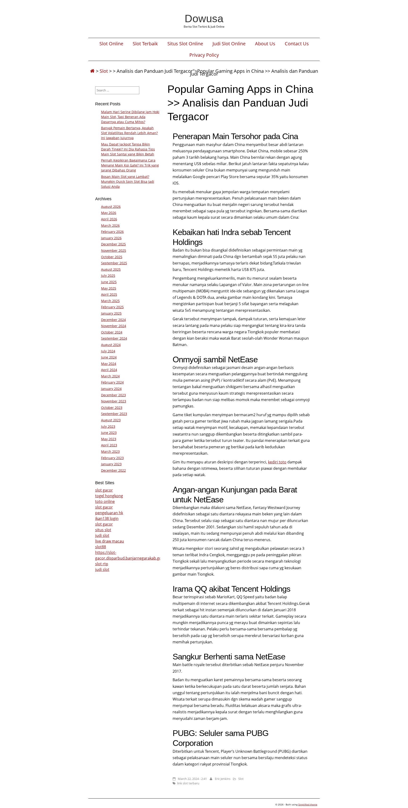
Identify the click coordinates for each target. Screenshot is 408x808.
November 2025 (113, 250)
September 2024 (114, 338)
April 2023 (109, 445)
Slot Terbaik (145, 44)
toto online (105, 501)
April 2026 (109, 219)
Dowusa (204, 18)
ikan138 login (107, 518)
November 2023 (113, 401)
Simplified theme (307, 804)
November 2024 (113, 326)
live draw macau (109, 541)
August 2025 (111, 269)
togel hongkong (109, 495)
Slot (104, 71)
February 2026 (112, 231)
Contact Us (297, 44)
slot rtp (101, 563)
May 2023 (108, 439)
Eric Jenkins (222, 779)
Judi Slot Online (229, 44)
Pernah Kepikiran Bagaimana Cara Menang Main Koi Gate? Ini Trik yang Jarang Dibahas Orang (130, 165)
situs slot (103, 529)
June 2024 (109, 357)
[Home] (92, 71)
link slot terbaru (188, 783)
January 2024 (111, 388)
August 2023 (111, 420)
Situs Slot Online (185, 44)
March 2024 (110, 376)
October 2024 (111, 332)
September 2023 (114, 413)
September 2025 (114, 263)
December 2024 (113, 319)
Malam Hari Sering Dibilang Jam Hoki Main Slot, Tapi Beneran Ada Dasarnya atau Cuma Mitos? (130, 117)
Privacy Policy (204, 55)
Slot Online (111, 44)
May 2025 (108, 288)
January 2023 (111, 464)
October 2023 (111, 407)
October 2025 (111, 257)
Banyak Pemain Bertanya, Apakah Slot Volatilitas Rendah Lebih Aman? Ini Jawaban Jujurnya (129, 133)
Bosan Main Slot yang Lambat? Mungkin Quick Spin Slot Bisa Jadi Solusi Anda (127, 181)
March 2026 (110, 225)
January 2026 (111, 238)
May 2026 (108, 212)
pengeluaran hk (109, 512)
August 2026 (111, 206)
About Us (265, 44)
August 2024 (111, 344)
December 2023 (113, 395)
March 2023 (110, 451)
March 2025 (110, 301)
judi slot (102, 535)
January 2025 (111, 313)
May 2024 (108, 363)
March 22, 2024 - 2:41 (192, 779)
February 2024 (112, 382)
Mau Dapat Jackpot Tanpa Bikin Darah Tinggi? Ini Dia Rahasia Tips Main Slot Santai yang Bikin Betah (128, 149)
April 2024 (109, 370)
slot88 (100, 546)
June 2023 (109, 432)
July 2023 (108, 426)
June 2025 (109, 282)
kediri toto (277, 462)
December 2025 (113, 244)
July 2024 (108, 351)
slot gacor (104, 490)
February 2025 (112, 307)
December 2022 (113, 470)
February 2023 (112, 458)
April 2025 (109, 294)
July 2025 (108, 275)
